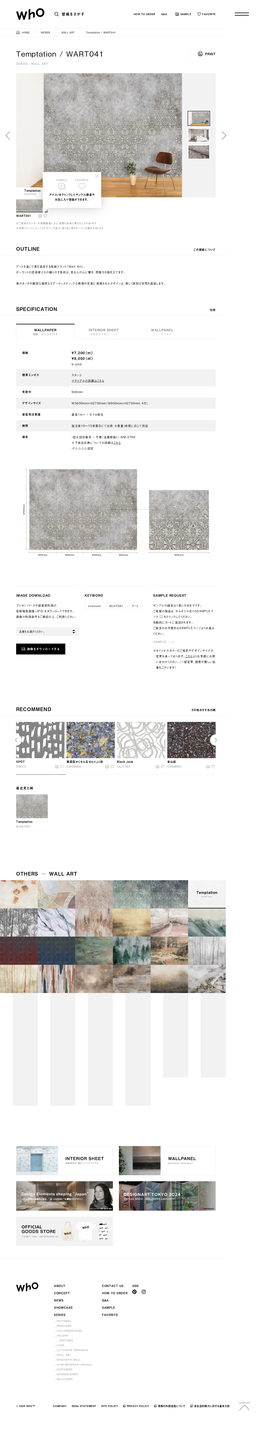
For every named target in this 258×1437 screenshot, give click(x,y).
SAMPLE (185, 14)
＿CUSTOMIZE (63, 1369)
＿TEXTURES (64, 1340)
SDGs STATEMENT (84, 1406)
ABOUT (60, 1286)
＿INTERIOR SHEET (66, 1374)
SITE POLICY (109, 1406)
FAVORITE (209, 14)
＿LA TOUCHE (71, 1350)
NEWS (59, 1300)
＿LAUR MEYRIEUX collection (73, 1364)
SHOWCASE (63, 1308)
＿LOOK (59, 1345)
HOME (25, 32)
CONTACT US (113, 1286)
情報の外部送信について (171, 1406)
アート (135, 606)
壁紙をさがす (73, 14)
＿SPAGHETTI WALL (67, 1359)
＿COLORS (61, 1335)
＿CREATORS (62, 1326)
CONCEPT (62, 1293)
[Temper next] (224, 135)
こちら (117, 442)
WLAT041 (116, 606)
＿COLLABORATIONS (68, 1330)
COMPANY (60, 1406)
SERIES (45, 32)
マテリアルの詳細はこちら (88, 380)
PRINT (210, 53)
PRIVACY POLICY (138, 1406)
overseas (94, 606)
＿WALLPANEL (64, 1379)
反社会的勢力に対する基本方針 (212, 1406)
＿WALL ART (62, 1355)
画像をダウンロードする (43, 649)
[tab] (104, 331)
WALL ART (68, 32)
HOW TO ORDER (144, 14)
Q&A (164, 14)
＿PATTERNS (62, 1321)
